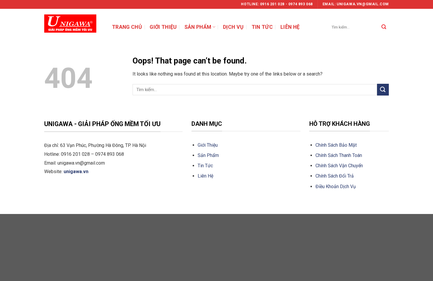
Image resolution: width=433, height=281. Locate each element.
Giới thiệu (163, 27)
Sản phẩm (197, 27)
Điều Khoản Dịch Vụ (335, 186)
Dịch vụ (233, 27)
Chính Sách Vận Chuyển (339, 165)
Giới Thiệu (208, 145)
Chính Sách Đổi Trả (334, 176)
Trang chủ (127, 27)
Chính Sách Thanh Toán (338, 155)
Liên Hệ (205, 176)
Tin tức (262, 27)
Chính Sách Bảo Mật (336, 145)
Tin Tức (205, 165)
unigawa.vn (76, 171)
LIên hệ (290, 27)
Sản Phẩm (208, 155)
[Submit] (384, 27)
